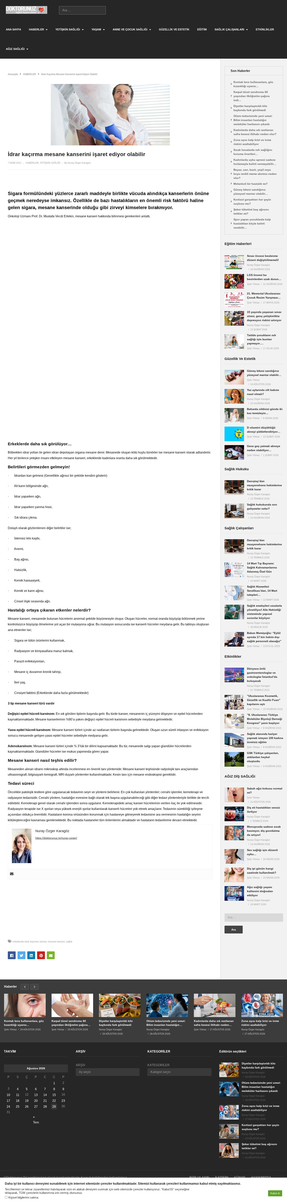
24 (8, 1106)
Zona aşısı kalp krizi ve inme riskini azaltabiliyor (252, 142)
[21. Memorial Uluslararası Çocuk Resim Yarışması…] (234, 300)
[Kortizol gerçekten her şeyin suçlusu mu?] (229, 1131)
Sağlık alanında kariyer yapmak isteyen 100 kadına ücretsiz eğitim (265, 738)
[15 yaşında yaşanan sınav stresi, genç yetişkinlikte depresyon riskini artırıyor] (234, 318)
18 (17, 1100)
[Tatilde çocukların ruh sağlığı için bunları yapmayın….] (234, 341)
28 (45, 1106)
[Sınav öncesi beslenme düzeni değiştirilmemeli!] (234, 262)
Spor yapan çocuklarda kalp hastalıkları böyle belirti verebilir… (252, 223)
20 (36, 1100)
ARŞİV (80, 1065)
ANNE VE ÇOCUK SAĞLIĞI (130, 29)
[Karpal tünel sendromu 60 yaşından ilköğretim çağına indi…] (72, 1005)
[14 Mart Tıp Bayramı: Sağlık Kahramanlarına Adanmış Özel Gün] (234, 569)
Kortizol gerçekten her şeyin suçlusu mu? (252, 201)
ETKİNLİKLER (265, 29)
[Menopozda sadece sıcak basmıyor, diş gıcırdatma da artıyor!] (234, 833)
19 (27, 1100)
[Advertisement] (110, 330)
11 (17, 1095)
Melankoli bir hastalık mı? (251, 183)
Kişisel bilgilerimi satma (23, 1197)
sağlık (69, 941)
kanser (43, 941)
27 (36, 1106)
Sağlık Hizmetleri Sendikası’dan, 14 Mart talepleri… (262, 590)
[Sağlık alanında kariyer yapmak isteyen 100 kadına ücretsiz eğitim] (234, 740)
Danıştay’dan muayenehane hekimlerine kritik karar (264, 485)
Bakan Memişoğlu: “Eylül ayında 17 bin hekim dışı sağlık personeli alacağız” (264, 637)
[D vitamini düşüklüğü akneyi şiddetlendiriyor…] (234, 434)
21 (45, 1100)
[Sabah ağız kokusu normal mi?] (234, 794)
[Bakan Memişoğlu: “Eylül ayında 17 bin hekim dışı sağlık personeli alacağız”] (234, 639)
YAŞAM (97, 29)
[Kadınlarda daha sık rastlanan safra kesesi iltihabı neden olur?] (214, 1005)
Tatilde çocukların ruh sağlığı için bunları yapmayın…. (261, 339)
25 (17, 1106)
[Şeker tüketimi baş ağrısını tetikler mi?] (229, 1150)
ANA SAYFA (13, 29)
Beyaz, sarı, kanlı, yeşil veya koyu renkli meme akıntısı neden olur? (255, 173)
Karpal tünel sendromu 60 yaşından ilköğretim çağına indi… (252, 96)
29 (54, 1106)
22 (54, 1100)
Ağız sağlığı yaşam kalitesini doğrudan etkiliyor (260, 891)
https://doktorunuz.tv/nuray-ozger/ (56, 838)
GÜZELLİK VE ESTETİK (174, 29)
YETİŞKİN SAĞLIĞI (68, 29)
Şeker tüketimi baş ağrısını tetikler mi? (251, 211)
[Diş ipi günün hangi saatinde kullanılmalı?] (234, 875)
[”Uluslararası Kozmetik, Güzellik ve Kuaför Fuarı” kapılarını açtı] (234, 702)
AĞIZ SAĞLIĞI (15, 48)
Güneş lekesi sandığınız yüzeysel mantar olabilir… (251, 191)
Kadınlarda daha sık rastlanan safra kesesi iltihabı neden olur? (255, 132)
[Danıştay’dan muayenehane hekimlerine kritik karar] (234, 487)
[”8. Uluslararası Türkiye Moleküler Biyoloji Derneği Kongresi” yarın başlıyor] (234, 721)
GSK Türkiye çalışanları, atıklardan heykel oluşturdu (263, 757)
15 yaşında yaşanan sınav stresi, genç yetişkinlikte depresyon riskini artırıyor (264, 316)
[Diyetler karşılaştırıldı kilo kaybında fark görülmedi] (120, 1005)
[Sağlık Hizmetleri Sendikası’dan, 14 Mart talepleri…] (234, 593)
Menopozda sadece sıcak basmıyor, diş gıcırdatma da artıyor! (264, 830)
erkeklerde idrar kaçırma (25, 941)
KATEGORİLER (158, 1065)
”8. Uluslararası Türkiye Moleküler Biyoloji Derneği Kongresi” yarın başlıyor (264, 719)
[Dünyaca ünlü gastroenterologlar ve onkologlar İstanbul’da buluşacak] (234, 675)
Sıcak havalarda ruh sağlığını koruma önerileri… (253, 152)
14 (45, 1095)
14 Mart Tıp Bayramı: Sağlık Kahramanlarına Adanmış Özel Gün (262, 567)
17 (8, 1100)
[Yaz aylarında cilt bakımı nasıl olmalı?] (234, 396)
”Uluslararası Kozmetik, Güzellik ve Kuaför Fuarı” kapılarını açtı (263, 700)
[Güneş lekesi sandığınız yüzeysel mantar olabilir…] (234, 377)
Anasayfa (13, 74)
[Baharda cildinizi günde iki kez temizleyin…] (234, 415)
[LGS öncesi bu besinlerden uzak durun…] (234, 281)
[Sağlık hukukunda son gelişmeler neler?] (234, 511)
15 (54, 1095)
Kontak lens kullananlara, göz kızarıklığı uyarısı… (253, 84)
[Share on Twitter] (21, 955)
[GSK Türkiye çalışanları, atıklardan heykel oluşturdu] (234, 759)
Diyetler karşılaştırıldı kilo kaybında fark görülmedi (250, 108)
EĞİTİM (202, 29)
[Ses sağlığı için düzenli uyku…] (234, 856)
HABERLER (37, 29)
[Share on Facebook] (12, 955)
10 (8, 1095)
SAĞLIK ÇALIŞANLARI (230, 29)
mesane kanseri (56, 941)
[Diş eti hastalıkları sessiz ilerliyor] (234, 814)
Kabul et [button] (275, 1193)
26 (27, 1106)
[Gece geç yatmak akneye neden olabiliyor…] (234, 452)
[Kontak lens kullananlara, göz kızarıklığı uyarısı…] (25, 1005)
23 (63, 1100)
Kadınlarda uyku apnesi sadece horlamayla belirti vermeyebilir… (255, 161)
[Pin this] (41, 955)
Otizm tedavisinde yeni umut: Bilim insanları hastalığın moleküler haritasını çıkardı (253, 120)
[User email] (11, 874)
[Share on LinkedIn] (31, 955)
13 (36, 1095)
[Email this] (51, 955)
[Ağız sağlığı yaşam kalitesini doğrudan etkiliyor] (234, 893)
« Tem (36, 1117)
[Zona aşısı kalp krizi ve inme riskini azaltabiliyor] (262, 1005)
